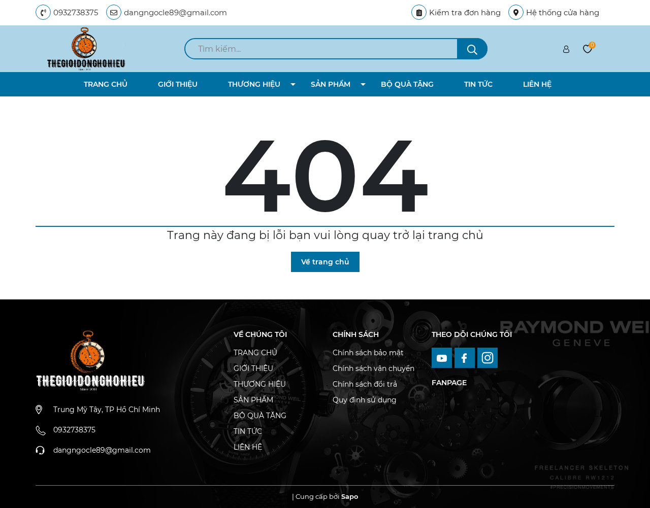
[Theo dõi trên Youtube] (443, 356)
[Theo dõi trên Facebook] (465, 356)
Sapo (349, 496)
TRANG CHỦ (105, 84)
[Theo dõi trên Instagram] (487, 356)
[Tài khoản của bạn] (566, 48)
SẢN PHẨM (330, 84)
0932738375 (75, 12)
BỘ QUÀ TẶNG (407, 84)
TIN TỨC (478, 84)
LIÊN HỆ (537, 84)
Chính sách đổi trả (365, 384)
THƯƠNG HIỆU (254, 84)
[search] (472, 48)
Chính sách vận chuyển (373, 368)
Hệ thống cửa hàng (562, 12)
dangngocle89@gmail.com (175, 12)
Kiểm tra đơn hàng (465, 12)
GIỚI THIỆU (178, 84)
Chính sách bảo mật (368, 352)
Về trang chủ (325, 261)
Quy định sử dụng (365, 399)
